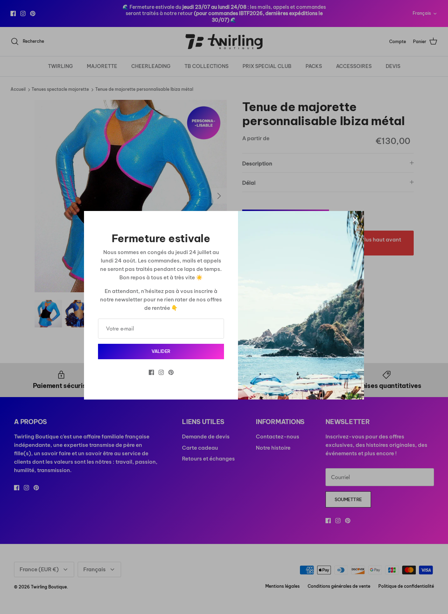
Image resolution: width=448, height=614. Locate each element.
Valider (161, 351)
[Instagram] (161, 372)
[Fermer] (355, 219)
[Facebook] (151, 372)
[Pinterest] (171, 372)
